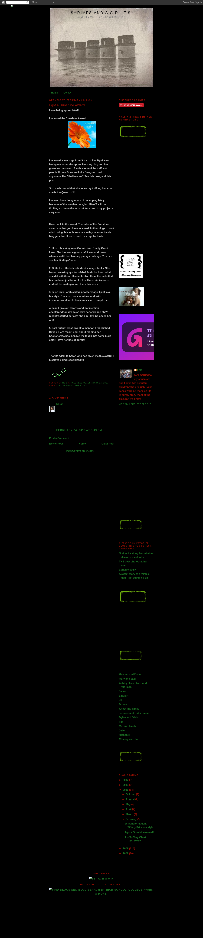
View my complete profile (135, 404)
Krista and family (129, 708)
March (130, 814)
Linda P (123, 695)
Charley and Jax (128, 739)
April (129, 809)
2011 (126, 785)
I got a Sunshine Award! (139, 832)
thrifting (81, 385)
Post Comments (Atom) (80, 450)
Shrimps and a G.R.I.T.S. (102, 13)
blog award (66, 385)
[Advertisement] (131, 198)
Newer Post (56, 443)
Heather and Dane (130, 674)
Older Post (108, 443)
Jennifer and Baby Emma (134, 713)
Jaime (122, 691)
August (130, 799)
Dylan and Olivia (128, 717)
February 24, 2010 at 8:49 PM (79, 430)
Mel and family (127, 726)
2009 (126, 848)
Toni (121, 722)
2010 (126, 790)
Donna (123, 704)
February (131, 819)
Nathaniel (124, 735)
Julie (122, 730)
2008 (126, 853)
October (131, 794)
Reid (140, 370)
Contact (67, 92)
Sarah (59, 404)
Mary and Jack (127, 678)
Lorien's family (128, 569)
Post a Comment (59, 438)
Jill (120, 700)
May (128, 804)
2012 (126, 780)
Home (54, 92)
